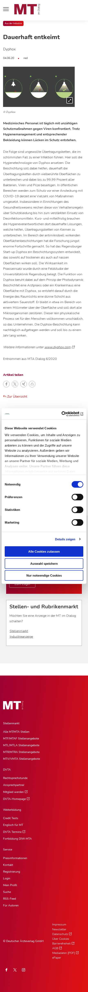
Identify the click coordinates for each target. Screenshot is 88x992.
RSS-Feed (9, 899)
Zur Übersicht (16, 396)
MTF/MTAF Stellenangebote (21, 738)
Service (7, 849)
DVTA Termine (12, 832)
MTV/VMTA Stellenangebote (21, 759)
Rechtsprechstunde (15, 778)
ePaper (56, 958)
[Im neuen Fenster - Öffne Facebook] (6, 970)
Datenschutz (60, 934)
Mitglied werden (13, 792)
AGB (55, 948)
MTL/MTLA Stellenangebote (21, 745)
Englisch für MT (13, 825)
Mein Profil (10, 885)
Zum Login (22, 584)
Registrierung (11, 872)
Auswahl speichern (44, 563)
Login (6, 878)
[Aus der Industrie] (39, 87)
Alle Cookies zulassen (44, 551)
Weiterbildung (12, 810)
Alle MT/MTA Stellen (16, 732)
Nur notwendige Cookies (44, 575)
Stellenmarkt (19, 631)
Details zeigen (65, 539)
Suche (7, 892)
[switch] (74, 496)
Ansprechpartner (13, 785)
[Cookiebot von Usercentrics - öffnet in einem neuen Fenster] (65, 413)
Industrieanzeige (21, 636)
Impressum (59, 924)
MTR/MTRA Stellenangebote (21, 752)
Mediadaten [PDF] (63, 953)
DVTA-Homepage (14, 799)
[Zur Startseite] (27, 9)
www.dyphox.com (57, 347)
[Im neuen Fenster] (15, 970)
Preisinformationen (15, 858)
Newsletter (59, 929)
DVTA (7, 770)
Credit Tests (10, 818)
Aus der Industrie (13, 23)
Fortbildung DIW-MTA (17, 839)
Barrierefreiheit (61, 944)
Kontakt (8, 865)
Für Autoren (11, 905)
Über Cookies (60, 939)
